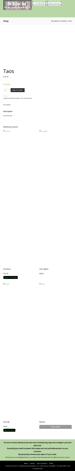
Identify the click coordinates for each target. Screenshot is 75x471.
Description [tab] (7, 105)
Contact (32, 463)
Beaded (12, 98)
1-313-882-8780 (39, 3)
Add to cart (17, 90)
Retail (51, 463)
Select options (10, 277)
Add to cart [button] (9, 430)
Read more (55, 427)
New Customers (54, 3)
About (26, 463)
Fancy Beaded (28, 98)
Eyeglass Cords (19, 98)
